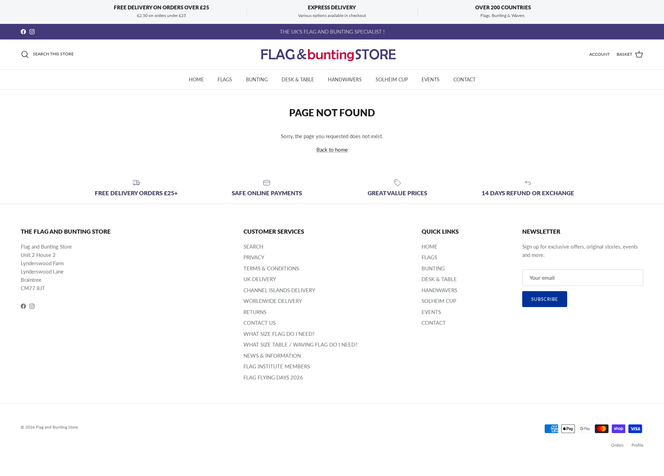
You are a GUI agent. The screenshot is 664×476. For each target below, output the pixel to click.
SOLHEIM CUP (392, 79)
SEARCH (253, 246)
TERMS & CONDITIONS (271, 268)
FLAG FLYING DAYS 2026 (273, 377)
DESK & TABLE (298, 79)
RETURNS (254, 312)
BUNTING (257, 79)
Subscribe (544, 299)
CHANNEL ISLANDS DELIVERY (279, 290)
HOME (196, 79)
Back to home (332, 149)
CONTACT (464, 79)
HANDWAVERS (345, 79)
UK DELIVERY (259, 279)
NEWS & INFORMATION (272, 355)
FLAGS (225, 79)
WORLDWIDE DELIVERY (272, 301)
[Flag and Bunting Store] (332, 54)
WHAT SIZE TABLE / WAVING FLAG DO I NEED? (300, 344)
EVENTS (431, 79)
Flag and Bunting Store (57, 427)
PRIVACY (253, 257)
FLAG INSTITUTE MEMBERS (276, 366)
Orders (617, 445)
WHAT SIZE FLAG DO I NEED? (279, 334)
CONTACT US (259, 323)
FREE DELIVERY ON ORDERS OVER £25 (332, 34)
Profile (637, 445)
